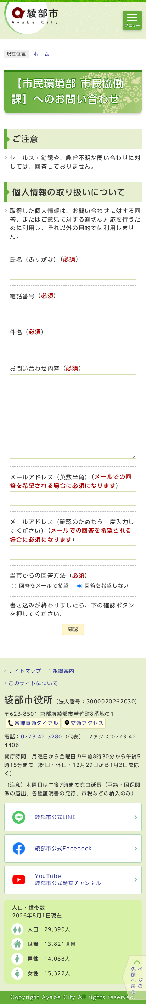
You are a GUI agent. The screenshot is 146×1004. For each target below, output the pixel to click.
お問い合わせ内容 (35, 368)
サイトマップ (25, 671)
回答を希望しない (107, 585)
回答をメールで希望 (44, 585)
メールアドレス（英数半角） (50, 477)
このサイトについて (33, 683)
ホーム (41, 53)
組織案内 (64, 671)
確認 (73, 629)
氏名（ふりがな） (35, 260)
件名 (16, 332)
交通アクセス (87, 723)
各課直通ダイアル (37, 723)
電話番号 (22, 296)
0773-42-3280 (41, 736)
